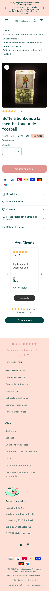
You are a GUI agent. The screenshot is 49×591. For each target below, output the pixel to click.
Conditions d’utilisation (19, 585)
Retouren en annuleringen (18, 465)
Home (6, 30)
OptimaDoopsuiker (23, 569)
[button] (6, 20)
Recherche (10, 430)
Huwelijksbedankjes (15, 411)
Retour (8, 458)
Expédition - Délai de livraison (21, 451)
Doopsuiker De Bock (16, 377)
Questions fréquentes (16, 444)
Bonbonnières (10, 38)
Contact (9, 437)
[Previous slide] (7, 274)
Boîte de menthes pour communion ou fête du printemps (22, 44)
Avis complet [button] (20, 287)
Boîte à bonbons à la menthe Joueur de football (23, 52)
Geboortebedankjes (15, 370)
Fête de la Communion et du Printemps (23, 34)
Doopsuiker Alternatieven (18, 384)
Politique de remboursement (29, 575)
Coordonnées (37, 585)
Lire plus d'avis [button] (24, 298)
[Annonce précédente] (5, 8)
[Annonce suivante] (44, 8)
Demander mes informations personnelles (20, 474)
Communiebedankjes (16, 404)
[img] (20, 251)
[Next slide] (42, 274)
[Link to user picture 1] (16, 280)
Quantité (6, 145)
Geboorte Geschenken (17, 397)
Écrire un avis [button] (24, 320)
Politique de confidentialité (26, 580)
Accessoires (11, 391)
